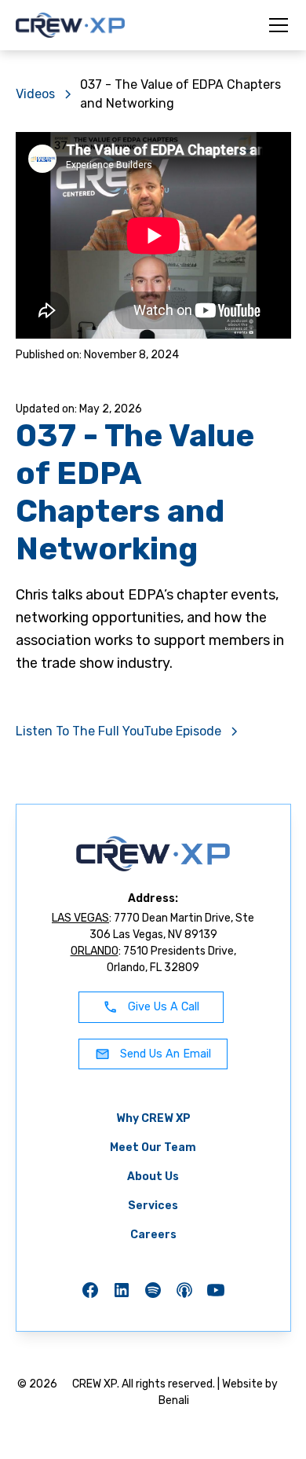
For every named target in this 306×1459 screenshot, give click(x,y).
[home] (71, 25)
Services (153, 1205)
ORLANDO (94, 951)
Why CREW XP (153, 1118)
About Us (153, 1176)
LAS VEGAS (80, 918)
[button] (275, 25)
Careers (153, 1234)
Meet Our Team (153, 1147)
